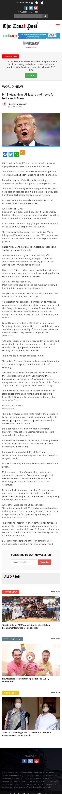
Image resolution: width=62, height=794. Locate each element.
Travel (31, 75)
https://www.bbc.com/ (17, 104)
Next (55, 131)
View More (55, 591)
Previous (6, 131)
